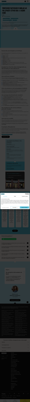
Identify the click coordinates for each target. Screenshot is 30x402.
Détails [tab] (15, 196)
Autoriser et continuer (24, 207)
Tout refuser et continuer (5, 207)
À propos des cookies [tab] (25, 196)
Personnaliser (14, 207)
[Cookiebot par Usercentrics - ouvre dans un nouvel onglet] (25, 194)
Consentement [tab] (5, 196)
